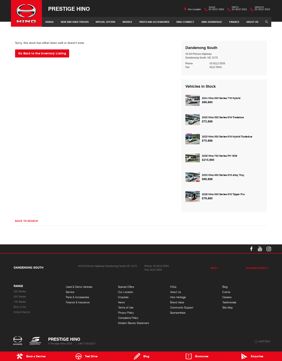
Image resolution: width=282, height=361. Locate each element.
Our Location (194, 9)
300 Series (20, 291)
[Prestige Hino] (26, 13)
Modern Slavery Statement (133, 323)
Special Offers (105, 22)
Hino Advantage (211, 22)
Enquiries (123, 297)
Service (127, 22)
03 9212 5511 (239, 9)
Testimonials (229, 302)
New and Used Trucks (75, 22)
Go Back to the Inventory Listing (42, 53)
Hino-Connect (185, 22)
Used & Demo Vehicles (79, 286)
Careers (226, 297)
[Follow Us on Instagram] (268, 248)
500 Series (20, 296)
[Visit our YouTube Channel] (260, 248)
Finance (234, 22)
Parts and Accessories (154, 22)
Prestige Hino (69, 8)
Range (49, 22)
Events (226, 292)
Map (213, 268)
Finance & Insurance (78, 302)
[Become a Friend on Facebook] (251, 248)
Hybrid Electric (22, 312)
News (121, 302)
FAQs (173, 286)
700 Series (20, 301)
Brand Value (177, 302)
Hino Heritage (178, 297)
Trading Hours (256, 268)
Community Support (181, 307)
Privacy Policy (126, 312)
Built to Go (20, 306)
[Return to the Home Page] (18, 341)
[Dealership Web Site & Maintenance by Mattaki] (262, 341)
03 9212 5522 (262, 9)
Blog (224, 286)
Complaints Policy (128, 317)
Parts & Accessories (77, 297)
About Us (252, 22)
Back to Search (26, 221)
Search (266, 22)
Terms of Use (125, 307)
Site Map (227, 307)
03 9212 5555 (216, 9)
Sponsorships (177, 312)
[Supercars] (35, 341)
